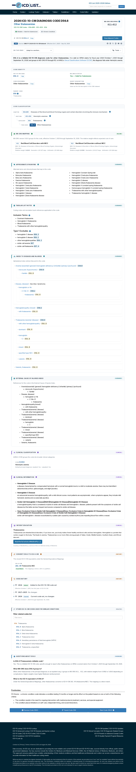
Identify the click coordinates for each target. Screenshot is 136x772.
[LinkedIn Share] (110, 43)
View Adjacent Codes (111, 38)
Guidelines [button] (65, 12)
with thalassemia (25, 311)
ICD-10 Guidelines (18, 736)
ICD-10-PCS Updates (116, 728)
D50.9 (41, 270)
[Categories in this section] (44, 120)
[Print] (121, 43)
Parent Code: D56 (70, 710)
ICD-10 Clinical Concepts (92, 731)
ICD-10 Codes (17, 733)
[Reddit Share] (115, 43)
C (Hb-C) (25, 291)
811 (17, 143)
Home (15, 12)
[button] (29, 215)
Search (122, 6)
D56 (14, 94)
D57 (32, 243)
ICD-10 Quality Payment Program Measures (109, 736)
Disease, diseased (22, 284)
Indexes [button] (45, 12)
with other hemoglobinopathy (29, 324)
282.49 (18, 566)
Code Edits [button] (84, 12)
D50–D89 (26, 112)
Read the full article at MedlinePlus (27, 541)
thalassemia (29, 295)
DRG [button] (74, 12)
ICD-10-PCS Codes (29, 733)
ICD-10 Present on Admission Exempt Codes (108, 733)
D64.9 (80, 266)
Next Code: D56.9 (106, 710)
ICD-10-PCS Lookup (30, 728)
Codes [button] (22, 12)
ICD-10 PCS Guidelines (33, 736)
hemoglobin (23, 335)
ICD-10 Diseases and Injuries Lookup (43, 731)
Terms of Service (30, 744)
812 (72, 143)
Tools (117, 50)
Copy (31, 38)
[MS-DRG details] (119, 21)
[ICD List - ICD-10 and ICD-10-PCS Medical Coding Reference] (26, 5)
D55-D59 (28, 116)
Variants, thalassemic (23, 367)
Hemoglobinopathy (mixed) (25, 308)
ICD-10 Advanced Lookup (21, 731)
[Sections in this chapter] (50, 116)
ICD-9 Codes (41, 733)
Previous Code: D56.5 (31, 710)
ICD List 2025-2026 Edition (99, 3)
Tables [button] (54, 12)
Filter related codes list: (22, 614)
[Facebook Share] (107, 43)
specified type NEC (26, 353)
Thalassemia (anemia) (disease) (27, 320)
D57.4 (36, 246)
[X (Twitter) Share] (113, 43)
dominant (22, 330)
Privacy (22, 744)
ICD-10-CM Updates (101, 728)
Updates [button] (95, 12)
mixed (21, 347)
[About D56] (18, 93)
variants (21, 359)
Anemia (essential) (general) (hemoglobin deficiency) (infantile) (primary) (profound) (46, 266)
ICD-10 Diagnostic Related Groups (112, 731)
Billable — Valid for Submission (27, 31)
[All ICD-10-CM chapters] (110, 112)
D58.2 (36, 234)
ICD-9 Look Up (18, 738)
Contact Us (16, 744)
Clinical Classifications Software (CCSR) (78, 60)
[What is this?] (32, 133)
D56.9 (42, 320)
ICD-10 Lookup (17, 728)
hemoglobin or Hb (25, 287)
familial (24, 273)
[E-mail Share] (118, 43)
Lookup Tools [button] (34, 12)
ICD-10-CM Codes (20, 27)
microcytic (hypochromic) (28, 270)
